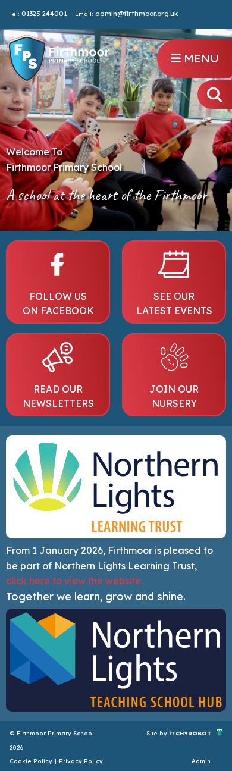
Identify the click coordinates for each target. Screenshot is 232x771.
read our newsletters (58, 396)
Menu (200, 58)
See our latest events (174, 303)
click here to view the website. (74, 581)
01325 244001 (44, 14)
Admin (201, 760)
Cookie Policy (31, 760)
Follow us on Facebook (58, 303)
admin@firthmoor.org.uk (136, 14)
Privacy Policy (81, 760)
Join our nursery (174, 396)
